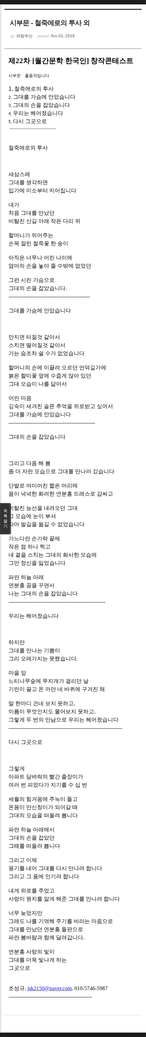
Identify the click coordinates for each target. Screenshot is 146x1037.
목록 (5, 518)
